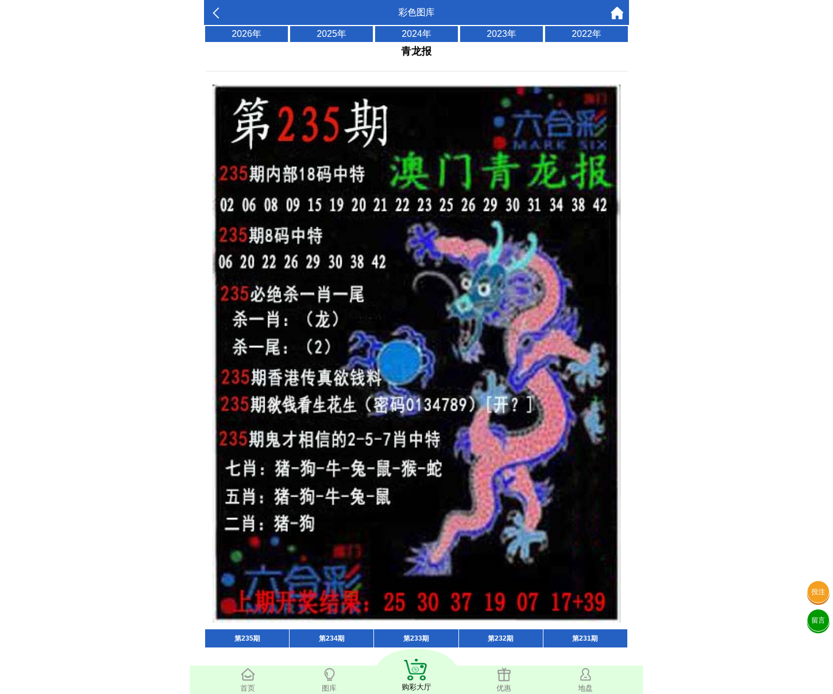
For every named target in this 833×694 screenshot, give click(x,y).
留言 (818, 620)
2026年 (246, 34)
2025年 (331, 34)
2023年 (501, 34)
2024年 (416, 34)
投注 (818, 592)
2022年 (586, 34)
